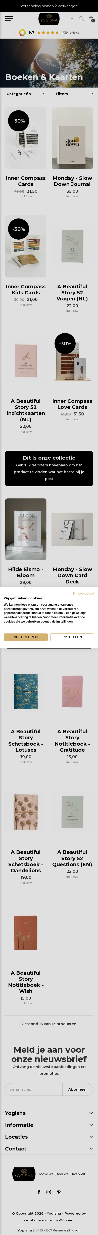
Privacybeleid (83, 593)
